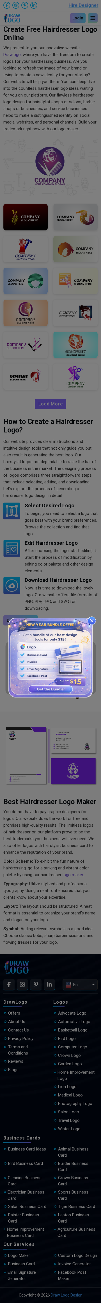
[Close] (92, 620)
